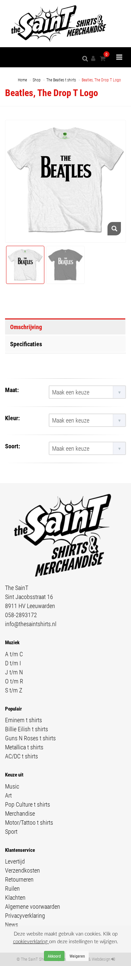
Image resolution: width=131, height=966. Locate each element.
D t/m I (13, 663)
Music (12, 786)
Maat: (12, 390)
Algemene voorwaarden (32, 906)
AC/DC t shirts (21, 756)
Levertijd (15, 861)
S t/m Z (13, 690)
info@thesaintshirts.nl (30, 624)
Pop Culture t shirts (27, 804)
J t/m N (14, 672)
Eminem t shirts (23, 720)
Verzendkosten (22, 870)
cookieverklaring (31, 941)
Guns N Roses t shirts (30, 738)
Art (8, 795)
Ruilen (12, 888)
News (11, 924)
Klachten (15, 897)
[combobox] (87, 392)
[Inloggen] (94, 58)
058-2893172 (21, 615)
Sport (11, 831)
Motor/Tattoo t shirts (29, 822)
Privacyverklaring (25, 915)
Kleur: (12, 418)
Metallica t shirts (24, 747)
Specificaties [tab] (26, 344)
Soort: (12, 446)
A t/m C (14, 654)
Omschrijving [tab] (26, 327)
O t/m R (14, 681)
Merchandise (20, 813)
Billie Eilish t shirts (26, 729)
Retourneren (19, 879)
